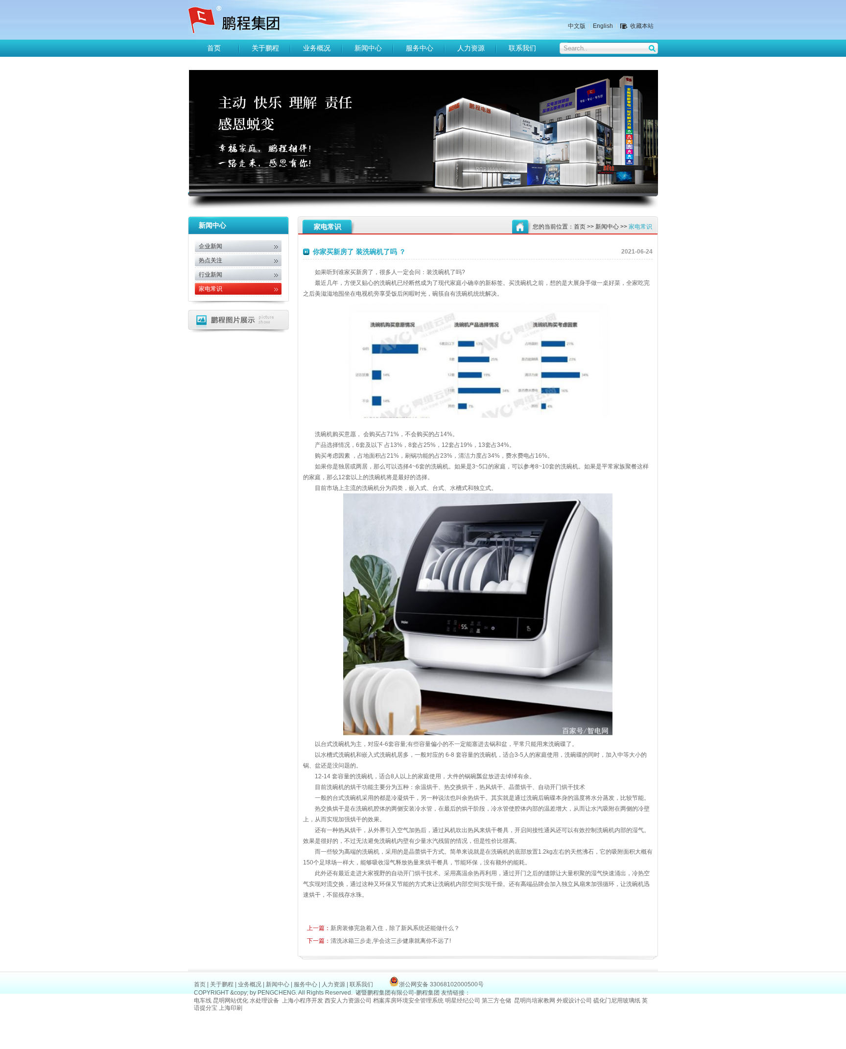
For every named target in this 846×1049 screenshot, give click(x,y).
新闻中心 (368, 48)
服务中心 (419, 48)
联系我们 (522, 48)
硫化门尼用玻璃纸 (616, 1000)
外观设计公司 (574, 1000)
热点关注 (210, 260)
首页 (214, 48)
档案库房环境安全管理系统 (408, 1000)
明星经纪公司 (462, 1000)
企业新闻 (210, 246)
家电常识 (210, 288)
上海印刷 (231, 1007)
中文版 (577, 26)
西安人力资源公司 (348, 1000)
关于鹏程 (265, 48)
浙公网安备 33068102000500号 (441, 984)
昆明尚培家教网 (534, 1000)
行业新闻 (210, 274)
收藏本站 (642, 26)
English (603, 26)
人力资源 (471, 48)
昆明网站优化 (230, 1000)
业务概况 (316, 48)
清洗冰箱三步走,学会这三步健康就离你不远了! (379, 940)
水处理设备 (264, 1000)
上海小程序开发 (302, 1000)
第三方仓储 (496, 1000)
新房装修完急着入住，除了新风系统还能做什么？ (383, 928)
